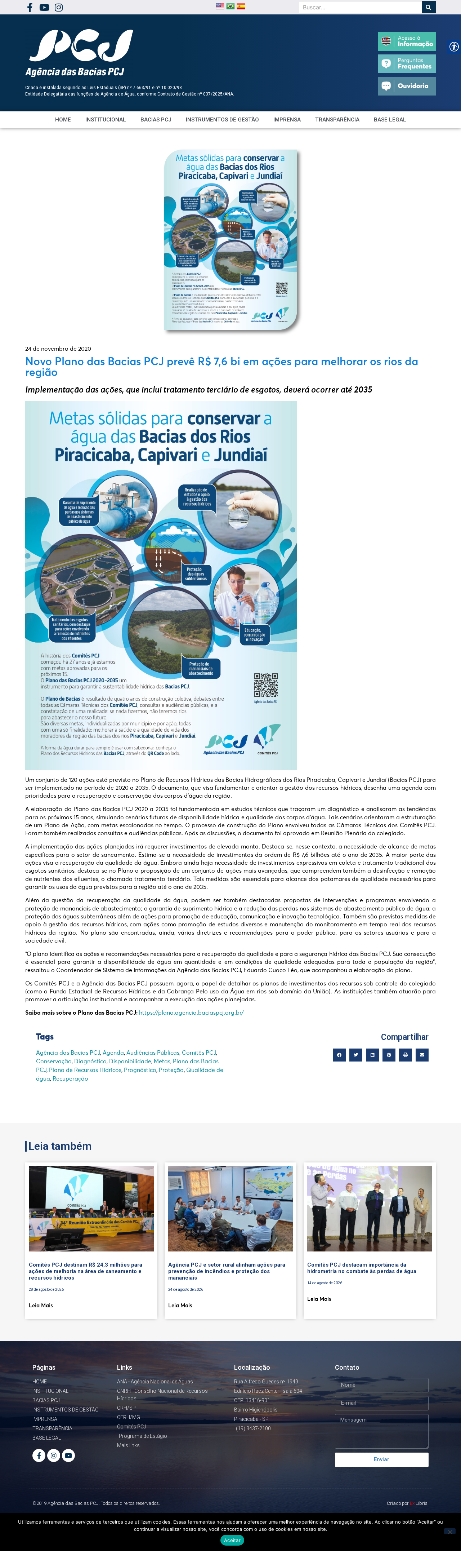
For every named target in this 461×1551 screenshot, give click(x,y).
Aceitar (232, 1540)
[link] (29, 7)
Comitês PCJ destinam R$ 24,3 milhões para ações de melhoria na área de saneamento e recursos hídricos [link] (85, 1271)
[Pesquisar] (429, 7)
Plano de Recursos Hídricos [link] (85, 1070)
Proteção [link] (171, 1070)
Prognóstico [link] (140, 1070)
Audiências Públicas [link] (152, 1053)
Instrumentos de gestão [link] (222, 119)
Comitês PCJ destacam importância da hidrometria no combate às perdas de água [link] (361, 1268)
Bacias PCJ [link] (155, 119)
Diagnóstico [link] (90, 1061)
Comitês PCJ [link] (199, 1053)
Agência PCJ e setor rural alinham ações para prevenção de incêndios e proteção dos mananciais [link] (226, 1271)
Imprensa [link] (287, 119)
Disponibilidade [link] (130, 1061)
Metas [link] (162, 1061)
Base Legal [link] (390, 119)
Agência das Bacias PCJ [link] (68, 1053)
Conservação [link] (54, 1061)
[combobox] (360, 7)
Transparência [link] (337, 119)
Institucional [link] (105, 119)
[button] (339, 1055)
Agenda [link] (113, 1053)
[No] (450, 1531)
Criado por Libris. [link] (408, 1503)
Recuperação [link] (70, 1079)
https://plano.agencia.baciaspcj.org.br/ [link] (191, 1013)
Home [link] (63, 119)
